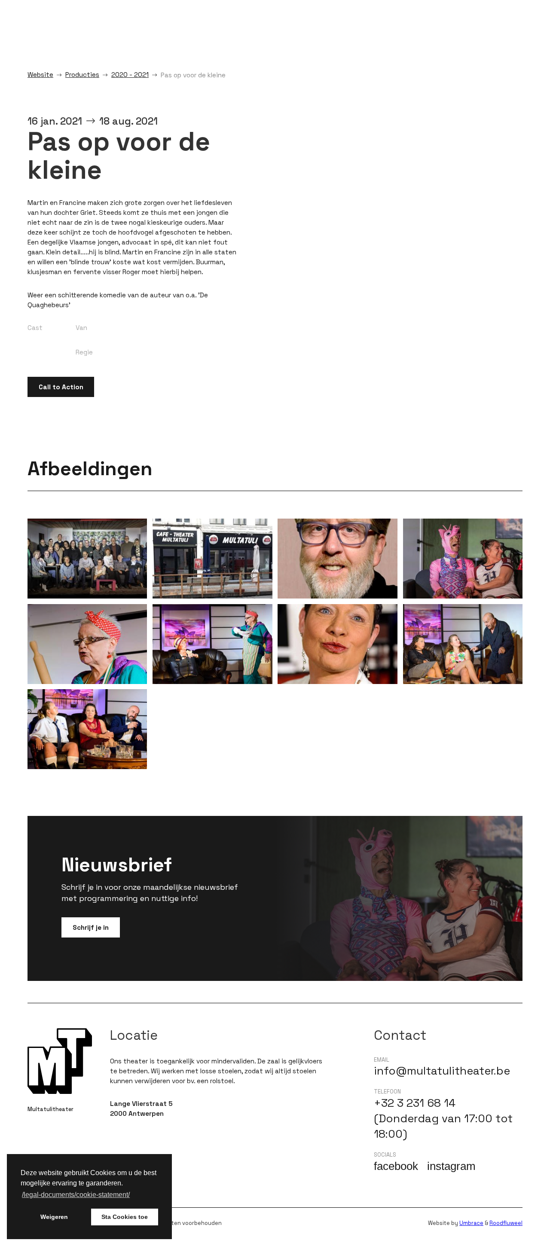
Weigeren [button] (54, 1216)
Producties (82, 74)
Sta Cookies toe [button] (124, 1216)
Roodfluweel (505, 1223)
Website (40, 74)
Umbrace (471, 1223)
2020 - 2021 (130, 74)
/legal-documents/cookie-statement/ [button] (76, 1194)
